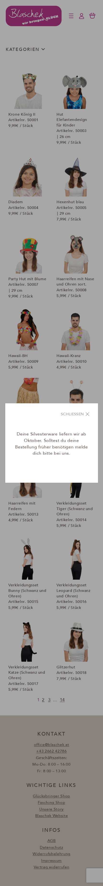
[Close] (75, 414)
